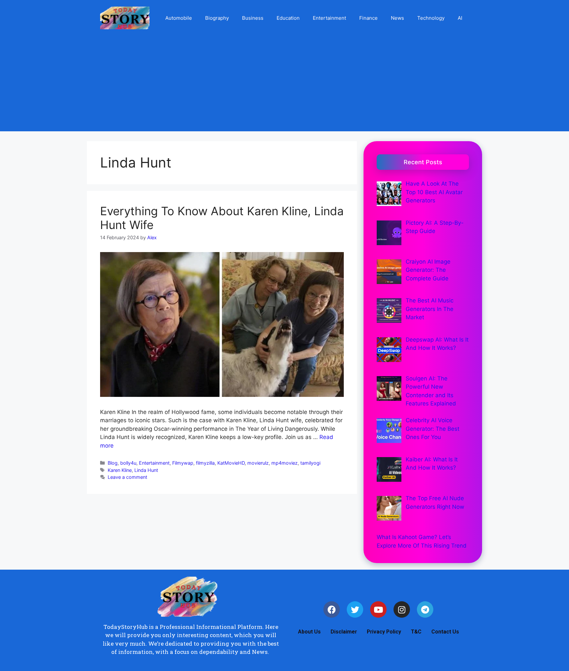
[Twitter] (355, 609)
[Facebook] (331, 609)
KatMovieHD (231, 463)
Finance (368, 18)
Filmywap (182, 463)
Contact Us (445, 632)
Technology (431, 18)
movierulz (258, 463)
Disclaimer (344, 632)
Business (252, 18)
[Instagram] (401, 609)
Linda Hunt (146, 470)
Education (288, 18)
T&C (416, 632)
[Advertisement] (284, 85)
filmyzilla (205, 463)
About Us (309, 632)
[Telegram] (425, 609)
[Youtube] (378, 609)
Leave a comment (127, 477)
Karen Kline (120, 470)
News (397, 18)
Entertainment (329, 18)
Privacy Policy (384, 632)
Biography (217, 18)
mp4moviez (284, 463)
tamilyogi (310, 463)
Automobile (178, 18)
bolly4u (128, 463)
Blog (113, 463)
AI (460, 18)
